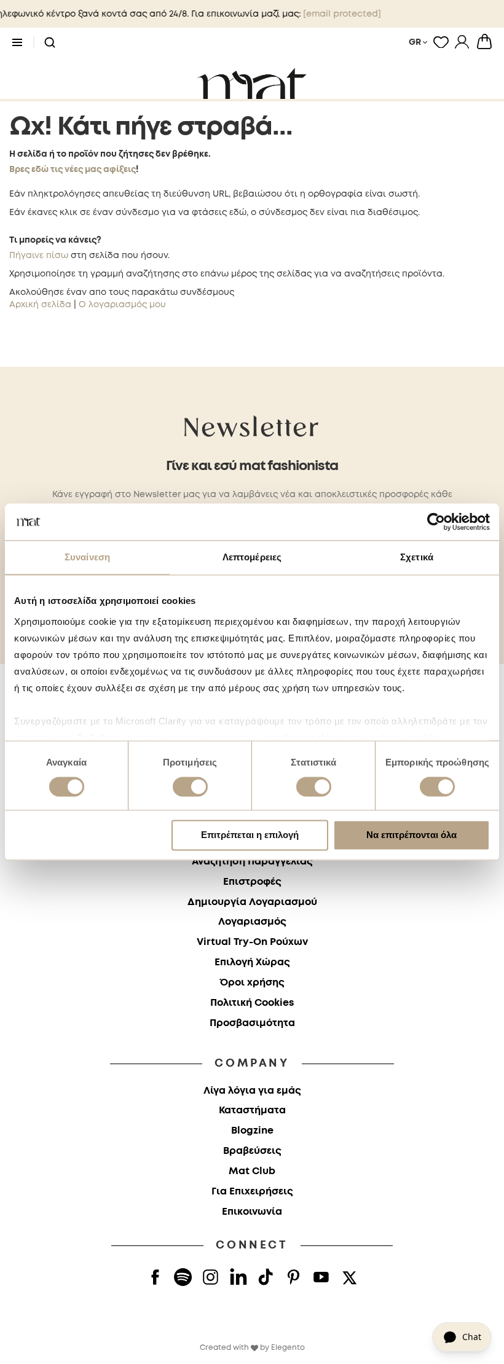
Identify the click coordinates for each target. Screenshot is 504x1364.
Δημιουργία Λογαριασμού (252, 902)
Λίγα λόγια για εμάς (252, 1091)
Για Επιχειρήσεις (252, 1191)
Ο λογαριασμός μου (122, 304)
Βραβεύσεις (252, 1151)
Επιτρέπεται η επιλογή (250, 835)
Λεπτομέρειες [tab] (252, 557)
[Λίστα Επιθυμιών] (441, 41)
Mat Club (252, 1171)
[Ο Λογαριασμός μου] (462, 41)
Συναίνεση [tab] (87, 557)
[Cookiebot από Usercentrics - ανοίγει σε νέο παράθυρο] (436, 521)
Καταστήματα (252, 1110)
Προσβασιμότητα (252, 1023)
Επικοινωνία (252, 1212)
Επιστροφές (252, 882)
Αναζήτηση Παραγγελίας (252, 861)
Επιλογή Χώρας (252, 962)
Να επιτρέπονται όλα (411, 835)
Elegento (288, 1347)
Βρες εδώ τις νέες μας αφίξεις (72, 169)
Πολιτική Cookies (252, 1003)
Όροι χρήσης (252, 982)
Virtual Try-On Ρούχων (252, 942)
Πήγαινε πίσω (38, 255)
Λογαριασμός (252, 922)
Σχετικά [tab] (416, 557)
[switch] (190, 788)
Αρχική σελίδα (40, 304)
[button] (49, 43)
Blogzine (252, 1130)
